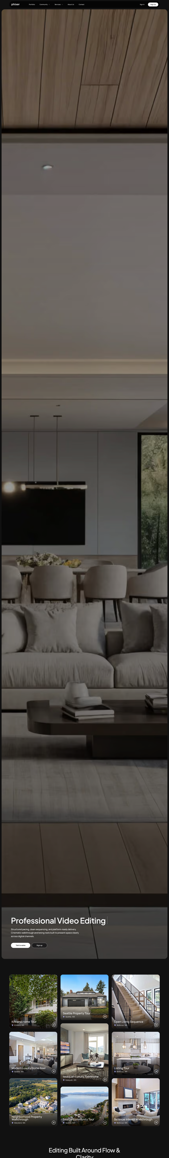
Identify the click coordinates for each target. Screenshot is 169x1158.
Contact (81, 4)
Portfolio (32, 4)
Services (58, 4)
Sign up (39, 945)
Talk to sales (20, 945)
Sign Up (153, 4)
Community (44, 4)
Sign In (142, 4)
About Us (71, 4)
